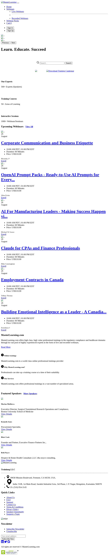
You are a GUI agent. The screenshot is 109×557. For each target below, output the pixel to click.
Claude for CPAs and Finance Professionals (40, 248)
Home (9, 7)
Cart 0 (9, 23)
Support (9, 502)
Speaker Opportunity (15, 512)
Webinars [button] (10, 9)
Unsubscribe (11, 531)
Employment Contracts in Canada (32, 279)
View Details (6, 414)
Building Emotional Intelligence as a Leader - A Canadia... (53, 311)
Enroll (3, 161)
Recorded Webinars (20, 18)
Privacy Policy (12, 509)
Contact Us (11, 504)
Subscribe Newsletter (15, 529)
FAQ (8, 500)
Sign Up (10, 31)
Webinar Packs (12, 21)
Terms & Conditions (14, 507)
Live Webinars (18, 11)
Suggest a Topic (13, 514)
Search (68, 63)
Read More (6, 347)
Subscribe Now (8, 539)
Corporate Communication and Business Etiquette (47, 142)
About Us (10, 497)
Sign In (10, 28)
